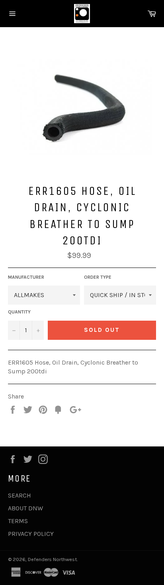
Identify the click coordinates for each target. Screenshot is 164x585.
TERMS (18, 521)
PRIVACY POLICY (31, 533)
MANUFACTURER (26, 277)
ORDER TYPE (97, 277)
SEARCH (19, 495)
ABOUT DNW (25, 508)
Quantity (19, 312)
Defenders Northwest (52, 559)
